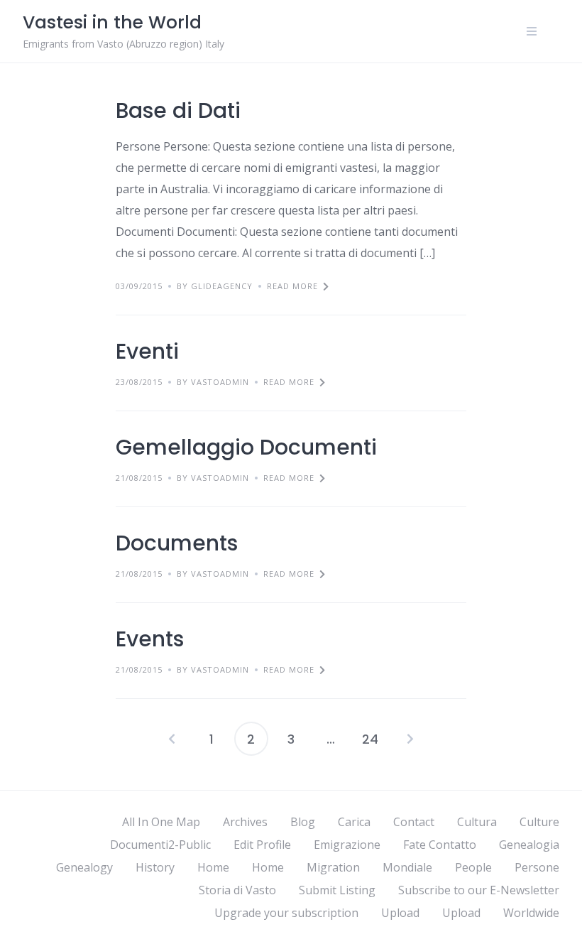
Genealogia (529, 844)
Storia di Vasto (237, 890)
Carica (354, 822)
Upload (400, 913)
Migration (333, 867)
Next (410, 739)
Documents (177, 543)
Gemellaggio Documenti (246, 447)
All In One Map (161, 822)
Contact (413, 822)
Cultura (477, 822)
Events (150, 639)
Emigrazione (347, 844)
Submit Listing (337, 890)
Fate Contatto (439, 844)
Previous (172, 739)
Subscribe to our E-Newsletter (478, 890)
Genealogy (84, 867)
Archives (245, 822)
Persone (537, 867)
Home (213, 867)
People (473, 867)
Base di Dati (178, 110)
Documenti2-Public (160, 844)
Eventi (147, 351)
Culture (539, 822)
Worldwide (531, 913)
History (155, 867)
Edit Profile (262, 844)
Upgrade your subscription (286, 913)
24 (370, 739)
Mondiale (407, 867)
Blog (302, 822)
